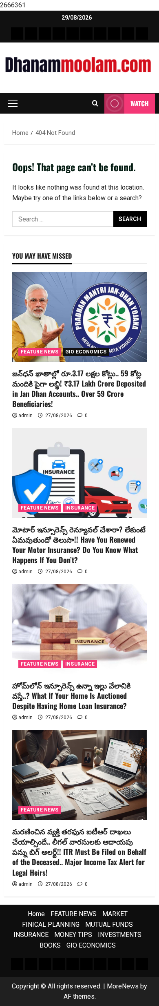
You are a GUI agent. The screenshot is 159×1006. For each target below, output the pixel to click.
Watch (139, 103)
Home (36, 914)
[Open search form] (95, 103)
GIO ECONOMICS (85, 352)
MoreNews (123, 986)
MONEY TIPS (73, 935)
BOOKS (50, 945)
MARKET (115, 914)
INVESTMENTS (119, 935)
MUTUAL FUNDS (109, 924)
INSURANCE (80, 508)
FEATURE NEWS (39, 352)
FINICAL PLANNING (51, 924)
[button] (13, 103)
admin (25, 415)
